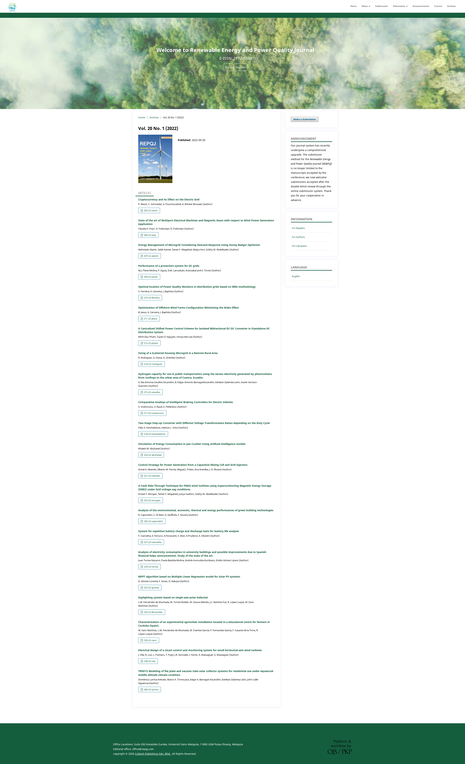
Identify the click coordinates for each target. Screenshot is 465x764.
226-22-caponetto (153, 521)
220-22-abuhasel (152, 455)
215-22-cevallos (151, 392)
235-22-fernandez (153, 612)
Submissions (381, 6)
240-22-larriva (150, 689)
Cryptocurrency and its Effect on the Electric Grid (168, 199)
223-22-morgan (151, 500)
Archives (451, 6)
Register (241, 67)
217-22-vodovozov (153, 413)
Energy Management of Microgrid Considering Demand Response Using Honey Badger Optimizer (199, 245)
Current (438, 6)
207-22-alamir (150, 256)
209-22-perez (150, 276)
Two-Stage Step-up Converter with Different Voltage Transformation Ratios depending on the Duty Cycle (204, 423)
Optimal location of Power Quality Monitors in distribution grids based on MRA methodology (197, 286)
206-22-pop (149, 235)
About (365, 6)
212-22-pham (150, 343)
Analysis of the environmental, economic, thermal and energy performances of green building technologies (205, 510)
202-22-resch (150, 210)
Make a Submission (304, 119)
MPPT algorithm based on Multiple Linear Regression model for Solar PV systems (189, 576)
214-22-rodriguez (152, 364)
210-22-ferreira (151, 297)
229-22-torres (150, 566)
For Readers (298, 228)
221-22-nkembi (151, 475)
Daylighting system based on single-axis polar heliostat (173, 597)
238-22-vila (149, 661)
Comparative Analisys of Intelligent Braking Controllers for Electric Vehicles (185, 402)
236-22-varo (150, 640)
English (296, 276)
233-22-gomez (151, 587)
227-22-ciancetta (152, 542)
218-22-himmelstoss (154, 434)
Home (353, 6)
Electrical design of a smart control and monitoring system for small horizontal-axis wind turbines (200, 650)
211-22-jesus (150, 318)
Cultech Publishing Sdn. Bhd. (153, 753)
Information (399, 6)
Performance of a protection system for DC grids (168, 266)
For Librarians (299, 246)
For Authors (298, 237)
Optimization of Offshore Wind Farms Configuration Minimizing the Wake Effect (188, 307)
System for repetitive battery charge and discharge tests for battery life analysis (188, 531)
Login (228, 67)
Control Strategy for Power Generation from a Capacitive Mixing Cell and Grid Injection (192, 465)
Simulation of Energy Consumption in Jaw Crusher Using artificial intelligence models (191, 444)
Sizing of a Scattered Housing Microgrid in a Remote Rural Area (178, 353)
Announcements (421, 6)
